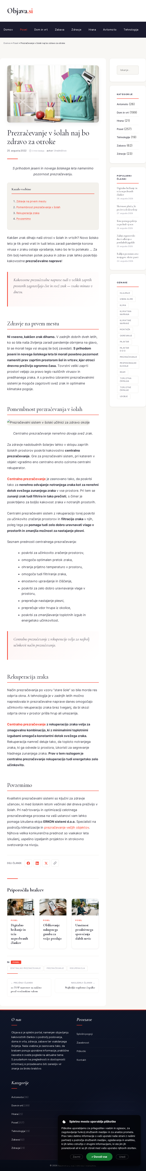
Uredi (122, 1156)
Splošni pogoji (85, 1034)
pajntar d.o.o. (124, 349)
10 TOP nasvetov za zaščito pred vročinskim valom (26, 989)
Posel (23, 29)
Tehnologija (131, 29)
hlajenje (125, 293)
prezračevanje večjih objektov (66, 827)
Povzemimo (23, 218)
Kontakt (81, 1059)
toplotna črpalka (125, 380)
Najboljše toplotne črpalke (80, 987)
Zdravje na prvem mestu (31, 201)
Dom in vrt (41, 29)
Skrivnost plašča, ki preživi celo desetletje (127, 208)
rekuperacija (77, 968)
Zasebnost (83, 1042)
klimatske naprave (125, 322)
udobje (124, 396)
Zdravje (76, 29)
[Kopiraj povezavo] (55, 863)
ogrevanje (126, 336)
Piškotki (81, 1051)
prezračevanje (55, 968)
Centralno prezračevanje (26, 479)
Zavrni (76, 1156)
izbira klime (126, 299)
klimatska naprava (126, 313)
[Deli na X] (46, 863)
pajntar (124, 342)
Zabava (59, 29)
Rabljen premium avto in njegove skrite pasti (127, 255)
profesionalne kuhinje (128, 364)
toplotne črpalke (125, 389)
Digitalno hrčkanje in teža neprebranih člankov (19, 934)
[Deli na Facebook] (28, 863)
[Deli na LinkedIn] (37, 863)
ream (123, 372)
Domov (8, 29)
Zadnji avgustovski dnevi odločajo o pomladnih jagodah (126, 239)
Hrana (92, 29)
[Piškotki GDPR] (64, 1121)
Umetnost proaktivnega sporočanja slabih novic (84, 931)
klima (123, 305)
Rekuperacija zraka (27, 213)
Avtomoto (109, 29)
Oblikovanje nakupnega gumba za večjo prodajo (52, 931)
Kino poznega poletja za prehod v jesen (127, 222)
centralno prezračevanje (25, 968)
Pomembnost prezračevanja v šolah (38, 207)
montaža (125, 329)
